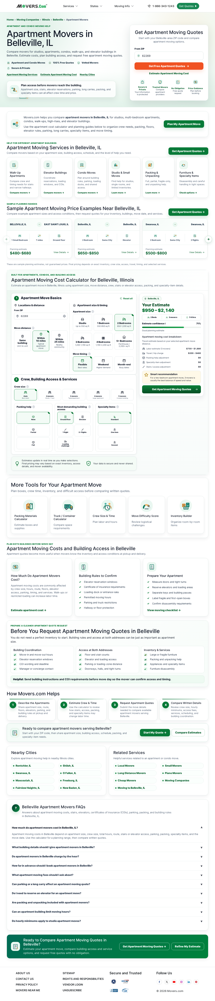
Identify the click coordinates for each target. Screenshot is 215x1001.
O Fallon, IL (69, 773)
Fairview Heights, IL (28, 787)
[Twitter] (167, 982)
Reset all (128, 298)
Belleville (58, 19)
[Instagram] (181, 982)
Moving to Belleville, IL (131, 787)
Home (10, 19)
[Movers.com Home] (32, 6)
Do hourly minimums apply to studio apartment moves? (107, 921)
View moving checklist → (164, 610)
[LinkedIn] (189, 982)
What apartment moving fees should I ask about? (107, 875)
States (94, 6)
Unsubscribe (72, 990)
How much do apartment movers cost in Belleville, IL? (107, 827)
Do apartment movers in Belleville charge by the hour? (107, 856)
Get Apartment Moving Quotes (171, 389)
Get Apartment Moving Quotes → (144, 946)
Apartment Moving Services (22, 74)
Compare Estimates (188, 732)
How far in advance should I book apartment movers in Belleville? (107, 865)
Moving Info (122, 6)
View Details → (61, 252)
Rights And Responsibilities (83, 978)
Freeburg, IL (70, 780)
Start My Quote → (154, 732)
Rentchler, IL (23, 765)
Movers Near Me (28, 990)
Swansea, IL (23, 773)
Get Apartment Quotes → (188, 151)
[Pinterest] (196, 982)
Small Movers (173, 765)
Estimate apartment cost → (28, 610)
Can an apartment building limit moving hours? (107, 911)
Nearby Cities (87, 74)
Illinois (46, 19)
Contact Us (25, 978)
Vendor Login (73, 984)
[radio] (22, 341)
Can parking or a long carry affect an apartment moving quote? (107, 884)
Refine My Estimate (188, 946)
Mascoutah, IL (24, 780)
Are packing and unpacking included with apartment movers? (107, 902)
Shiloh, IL (68, 765)
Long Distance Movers (132, 773)
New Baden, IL (71, 787)
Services (68, 6)
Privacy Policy (27, 984)
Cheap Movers (127, 780)
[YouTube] (174, 982)
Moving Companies (28, 19)
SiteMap (69, 973)
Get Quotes (186, 6)
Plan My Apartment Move (184, 124)
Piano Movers (173, 773)
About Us (23, 973)
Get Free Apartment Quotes (169, 66)
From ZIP (139, 48)
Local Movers (126, 765)
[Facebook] (159, 982)
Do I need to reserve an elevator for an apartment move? (107, 893)
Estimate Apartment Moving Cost (58, 74)
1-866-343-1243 (163, 6)
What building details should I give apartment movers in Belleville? (107, 847)
